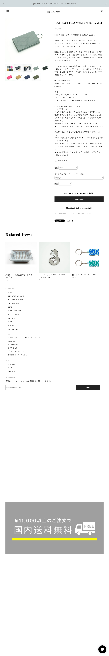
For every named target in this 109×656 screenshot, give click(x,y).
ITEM (10, 292)
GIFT (10, 307)
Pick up (11, 326)
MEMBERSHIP (13, 344)
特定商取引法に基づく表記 (17, 355)
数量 (56, 184)
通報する (70, 221)
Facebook (11, 368)
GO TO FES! (13, 318)
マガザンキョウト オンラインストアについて (24, 338)
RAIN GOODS (13, 315)
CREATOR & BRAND (16, 296)
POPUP (10, 322)
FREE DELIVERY (14, 311)
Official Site (12, 371)
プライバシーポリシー (16, 351)
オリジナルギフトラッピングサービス (69, 174)
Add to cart (79, 199)
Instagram (11, 364)
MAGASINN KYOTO (16, 300)
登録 (88, 387)
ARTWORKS (13, 329)
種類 (56, 168)
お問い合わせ (13, 348)
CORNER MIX (13, 303)
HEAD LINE (12, 341)
